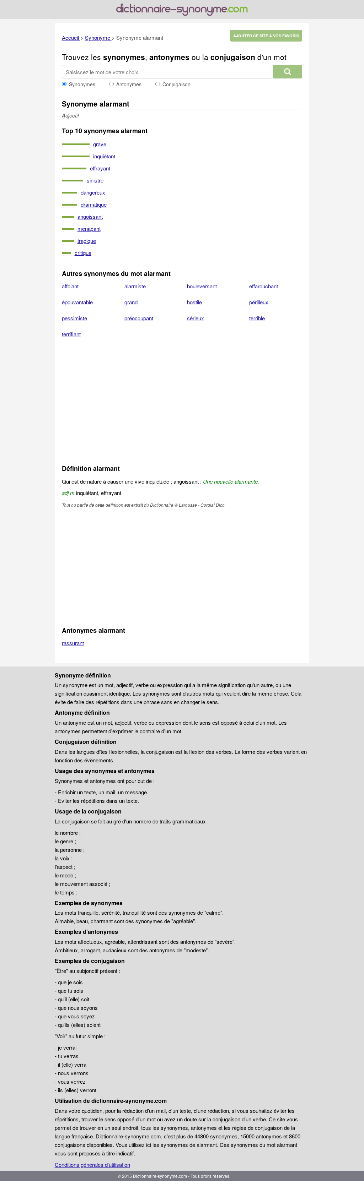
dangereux (93, 192)
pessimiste (74, 318)
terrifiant (71, 334)
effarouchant (263, 286)
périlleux (258, 302)
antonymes (169, 56)
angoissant (90, 216)
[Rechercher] (287, 71)
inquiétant (104, 156)
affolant (70, 286)
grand (131, 302)
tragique (86, 240)
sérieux (195, 318)
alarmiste (135, 286)
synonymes (124, 56)
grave (99, 144)
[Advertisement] (182, 402)
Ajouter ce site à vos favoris (266, 35)
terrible (257, 318)
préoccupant (138, 318)
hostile (194, 302)
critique (83, 252)
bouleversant (202, 286)
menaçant (89, 228)
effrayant (100, 168)
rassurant (73, 643)
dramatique (94, 204)
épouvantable (77, 302)
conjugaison (232, 56)
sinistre (95, 180)
